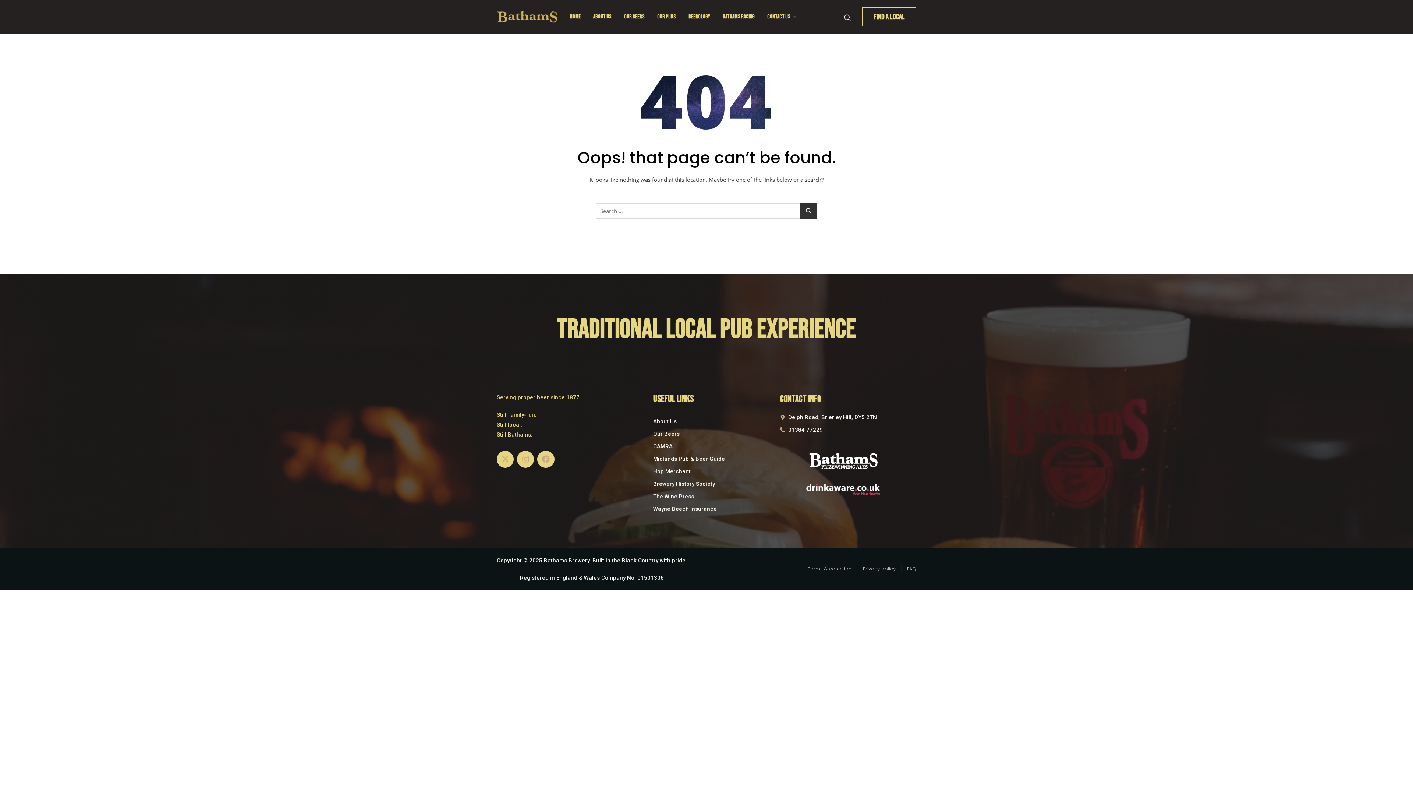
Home (575, 16)
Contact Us (778, 16)
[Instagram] (525, 459)
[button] (847, 17)
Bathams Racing (739, 16)
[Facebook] (545, 459)
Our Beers (634, 16)
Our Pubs (666, 16)
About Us (602, 16)
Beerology (699, 16)
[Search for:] (706, 211)
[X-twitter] (505, 459)
